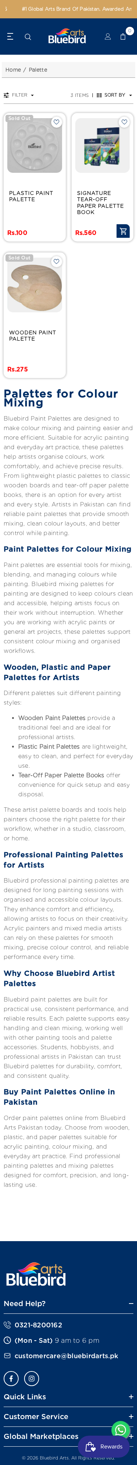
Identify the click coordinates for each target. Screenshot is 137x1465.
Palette (38, 70)
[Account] (108, 36)
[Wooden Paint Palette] (34, 285)
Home (13, 70)
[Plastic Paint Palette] (34, 145)
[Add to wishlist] (56, 122)
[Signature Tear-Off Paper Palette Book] (102, 145)
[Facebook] (11, 1378)
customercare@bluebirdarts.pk (66, 1356)
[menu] (10, 36)
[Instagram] (31, 1378)
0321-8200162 (38, 1325)
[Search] (28, 37)
